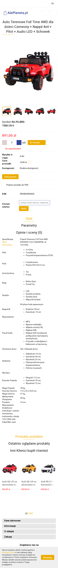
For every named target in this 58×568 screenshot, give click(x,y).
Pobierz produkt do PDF (17, 185)
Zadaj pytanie (10, 177)
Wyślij (23, 208)
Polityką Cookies (8, 552)
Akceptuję (47, 557)
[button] (29, 520)
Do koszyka (35, 142)
